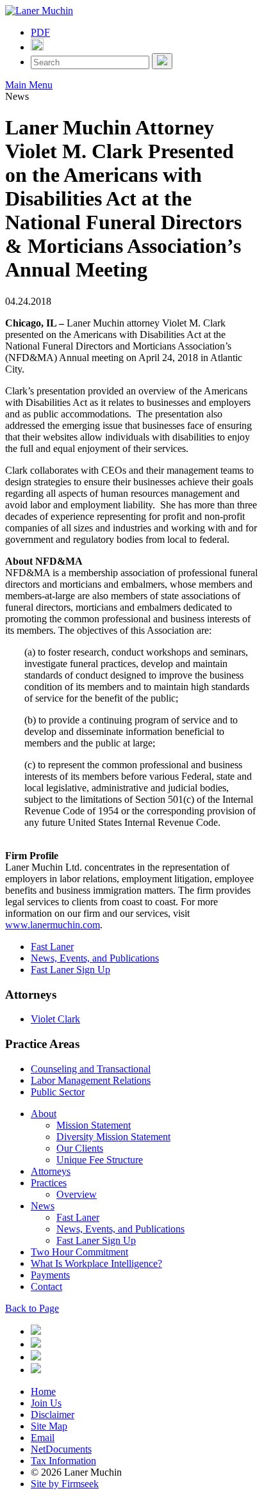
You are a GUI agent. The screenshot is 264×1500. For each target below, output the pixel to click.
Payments (50, 1275)
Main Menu (29, 84)
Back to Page (32, 1308)
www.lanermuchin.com (52, 924)
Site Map (49, 1426)
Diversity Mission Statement (113, 1136)
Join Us (46, 1403)
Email (42, 1437)
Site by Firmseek (65, 1483)
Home (43, 1391)
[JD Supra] (36, 1356)
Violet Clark (55, 1018)
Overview (76, 1194)
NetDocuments (61, 1449)
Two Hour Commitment (79, 1251)
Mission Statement (93, 1125)
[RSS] (36, 1369)
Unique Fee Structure (99, 1159)
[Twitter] (36, 1344)
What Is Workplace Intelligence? (96, 1263)
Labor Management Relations (91, 1080)
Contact (46, 1286)
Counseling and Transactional (91, 1068)
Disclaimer (52, 1414)
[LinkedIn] (36, 1331)
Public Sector (58, 1091)
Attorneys (50, 1171)
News (42, 1205)
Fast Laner (52, 946)
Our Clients (79, 1148)
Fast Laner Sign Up (70, 969)
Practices (49, 1182)
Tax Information (63, 1460)
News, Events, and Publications (95, 958)
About (43, 1113)
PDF (40, 32)
